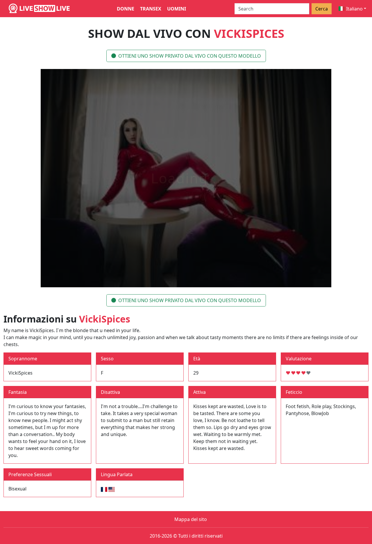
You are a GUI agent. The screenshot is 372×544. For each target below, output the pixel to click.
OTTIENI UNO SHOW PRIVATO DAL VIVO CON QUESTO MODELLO (189, 56)
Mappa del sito (190, 519)
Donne (125, 9)
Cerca (321, 9)
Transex (150, 9)
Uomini (176, 9)
